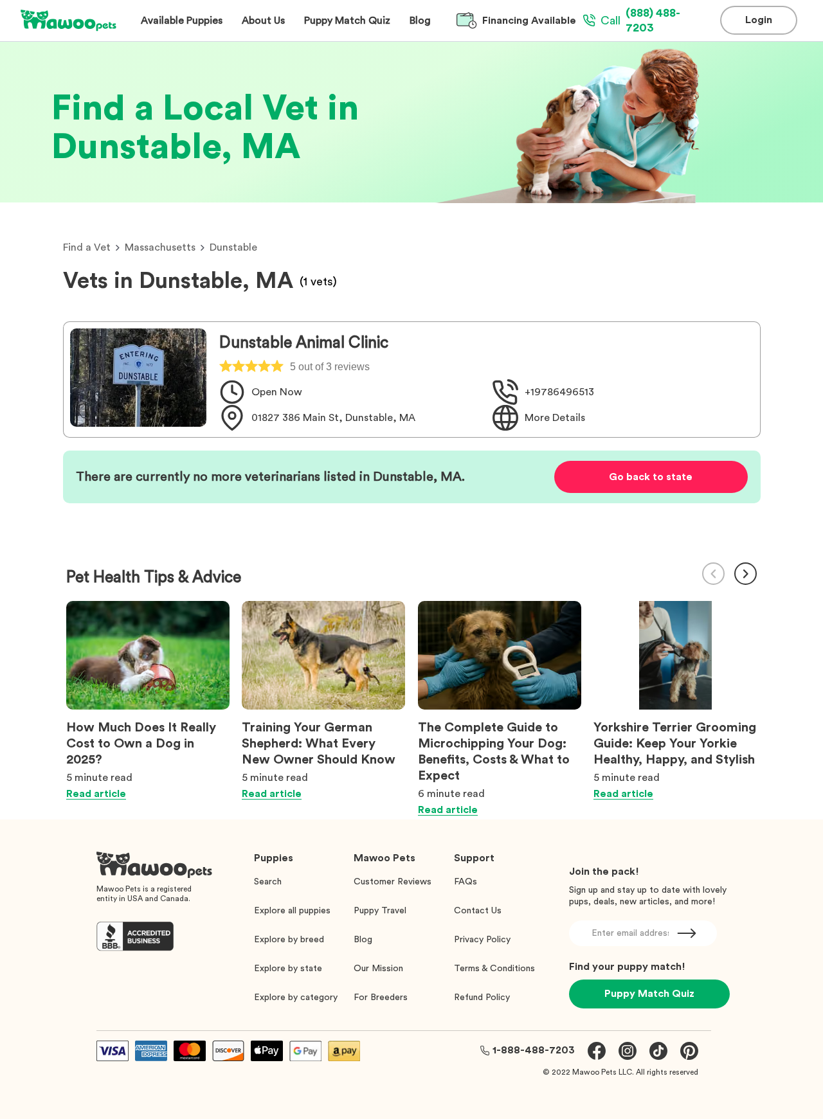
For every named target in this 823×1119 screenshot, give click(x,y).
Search (268, 881)
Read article (96, 794)
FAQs (465, 881)
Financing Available (529, 20)
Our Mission (378, 968)
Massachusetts (160, 247)
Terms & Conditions (494, 968)
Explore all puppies (292, 910)
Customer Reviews (392, 881)
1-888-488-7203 (534, 1050)
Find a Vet (87, 247)
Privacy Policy (482, 939)
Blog (363, 939)
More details (555, 418)
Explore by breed (289, 939)
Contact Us (478, 910)
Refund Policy (482, 997)
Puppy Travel (380, 910)
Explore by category (296, 997)
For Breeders (381, 997)
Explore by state (288, 968)
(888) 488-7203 (640, 20)
